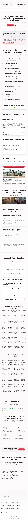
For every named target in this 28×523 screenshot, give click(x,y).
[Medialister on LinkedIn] (11, 516)
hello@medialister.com (4, 499)
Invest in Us (13, 511)
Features (2, 508)
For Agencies (2, 505)
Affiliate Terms (18, 509)
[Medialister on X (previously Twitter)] (13, 516)
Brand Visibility (8, 509)
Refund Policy (18, 508)
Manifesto (13, 505)
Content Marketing (8, 505)
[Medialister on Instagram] (14, 516)
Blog (12, 509)
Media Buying (7, 512)
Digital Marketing (8, 511)
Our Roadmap (2, 511)
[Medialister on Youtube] (16, 516)
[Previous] (3, 200)
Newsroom (13, 508)
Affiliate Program (3, 512)
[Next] (25, 200)
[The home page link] (3, 1)
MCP (1, 509)
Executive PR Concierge (9, 508)
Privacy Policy (18, 505)
